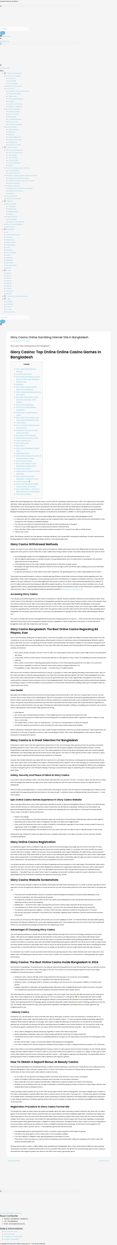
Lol (7, 232)
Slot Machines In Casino (24, 461)
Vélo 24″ (9, 286)
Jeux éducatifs (13, 160)
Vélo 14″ (8, 276)
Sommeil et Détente (13, 109)
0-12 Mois (9, 302)
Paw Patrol (9, 263)
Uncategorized (17, 341)
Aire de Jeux (10, 227)
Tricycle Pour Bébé (14, 94)
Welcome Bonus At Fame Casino (27, 438)
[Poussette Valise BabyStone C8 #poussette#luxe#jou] (7, 1172)
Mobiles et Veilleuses (15, 106)
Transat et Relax (13, 112)
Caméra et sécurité (15, 124)
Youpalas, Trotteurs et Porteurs (19, 91)
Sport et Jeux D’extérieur (14, 224)
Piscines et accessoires (16, 222)
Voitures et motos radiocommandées (21, 181)
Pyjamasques (10, 245)
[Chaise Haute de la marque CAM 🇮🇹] (51, 1171)
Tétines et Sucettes (15, 140)
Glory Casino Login (22, 443)
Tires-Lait (11, 132)
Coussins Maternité (14, 119)
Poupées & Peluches (13, 186)
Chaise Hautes (13, 129)
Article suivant (104, 1160)
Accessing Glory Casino (24, 374)
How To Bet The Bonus (23, 494)
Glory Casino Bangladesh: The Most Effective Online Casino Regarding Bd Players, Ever (28, 379)
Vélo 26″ (9, 288)
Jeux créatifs (12, 158)
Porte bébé (12, 81)
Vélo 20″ (9, 283)
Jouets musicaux (14, 173)
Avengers (9, 250)
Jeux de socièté (11, 196)
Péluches (11, 193)
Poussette (11, 78)
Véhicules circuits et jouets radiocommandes (21, 176)
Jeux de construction (15, 153)
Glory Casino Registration (24, 405)
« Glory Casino (21, 423)
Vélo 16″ (8, 278)
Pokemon (9, 237)
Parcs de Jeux (13, 122)
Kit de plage (12, 219)
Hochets (11, 101)
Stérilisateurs (12, 142)
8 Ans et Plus (10, 312)
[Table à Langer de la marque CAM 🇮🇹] (65, 1171)
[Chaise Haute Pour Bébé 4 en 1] (80, 1171)
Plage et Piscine (11, 217)
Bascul (10, 214)
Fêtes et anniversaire (13, 199)
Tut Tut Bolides (11, 253)
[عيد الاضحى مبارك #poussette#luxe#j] (22, 1171)
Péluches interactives (15, 191)
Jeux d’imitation (13, 170)
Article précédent (13, 1160)
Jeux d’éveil (10, 89)
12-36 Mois (9, 304)
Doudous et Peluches (15, 104)
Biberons (11, 135)
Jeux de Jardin (11, 204)
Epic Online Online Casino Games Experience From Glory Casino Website (27, 399)
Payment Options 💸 (23, 481)
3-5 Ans (9, 307)
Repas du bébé (11, 127)
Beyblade (9, 260)
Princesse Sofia (11, 265)
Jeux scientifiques (14, 163)
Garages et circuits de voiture (18, 178)
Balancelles (12, 117)
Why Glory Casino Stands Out (26, 435)
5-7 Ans (9, 309)
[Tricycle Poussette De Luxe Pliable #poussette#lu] (36, 1172)
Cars (7, 247)
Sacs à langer (12, 83)
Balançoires (12, 209)
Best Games (20, 446)
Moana (8, 268)
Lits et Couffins (13, 114)
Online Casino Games (23, 468)
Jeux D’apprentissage (15, 99)
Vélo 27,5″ (9, 291)
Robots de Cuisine (14, 145)
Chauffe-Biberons (14, 137)
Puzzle (10, 165)
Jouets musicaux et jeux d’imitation (18, 168)
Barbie (8, 255)
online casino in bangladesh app (72, 589)
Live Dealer (19, 384)
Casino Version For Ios (23, 440)
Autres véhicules (13, 183)
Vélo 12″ (8, 273)
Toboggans (12, 206)
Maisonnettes (13, 211)
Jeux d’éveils (12, 155)
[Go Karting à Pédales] (109, 1171)
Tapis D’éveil (12, 96)
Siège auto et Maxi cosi (14, 86)
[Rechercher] (2, 33)
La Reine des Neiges (13, 235)
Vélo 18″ (8, 281)
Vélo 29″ (9, 294)
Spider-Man (10, 240)
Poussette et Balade (13, 76)
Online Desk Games (22, 453)
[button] (58, 70)
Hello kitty (9, 258)
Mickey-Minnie (11, 242)
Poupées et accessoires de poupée (20, 188)
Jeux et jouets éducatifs (14, 150)
